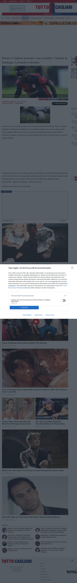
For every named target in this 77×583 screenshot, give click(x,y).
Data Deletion (27, 315)
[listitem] (38, 296)
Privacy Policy (50, 315)
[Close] (73, 268)
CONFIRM (24, 307)
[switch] (63, 300)
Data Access (38, 315)
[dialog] (38, 291)
